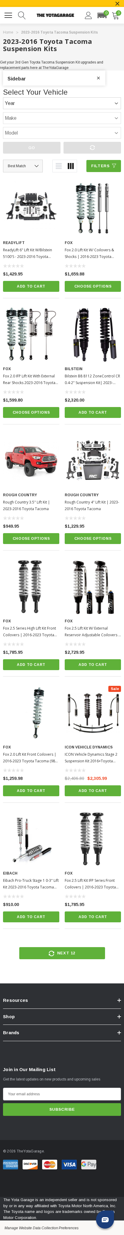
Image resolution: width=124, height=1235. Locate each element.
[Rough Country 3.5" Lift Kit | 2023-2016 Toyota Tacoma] (31, 461)
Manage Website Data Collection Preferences (42, 1228)
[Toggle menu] (9, 14)
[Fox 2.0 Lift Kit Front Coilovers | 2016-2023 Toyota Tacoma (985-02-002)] (31, 713)
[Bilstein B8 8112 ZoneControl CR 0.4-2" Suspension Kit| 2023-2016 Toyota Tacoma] (93, 335)
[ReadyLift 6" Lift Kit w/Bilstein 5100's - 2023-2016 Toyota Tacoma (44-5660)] (31, 208)
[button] (102, 15)
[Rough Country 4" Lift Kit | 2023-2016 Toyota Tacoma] (93, 461)
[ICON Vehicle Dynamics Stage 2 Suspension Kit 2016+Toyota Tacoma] (93, 713)
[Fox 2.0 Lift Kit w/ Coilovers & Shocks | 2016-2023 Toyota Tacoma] (93, 208)
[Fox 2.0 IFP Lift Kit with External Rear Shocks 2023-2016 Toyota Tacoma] (31, 335)
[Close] (117, 3)
